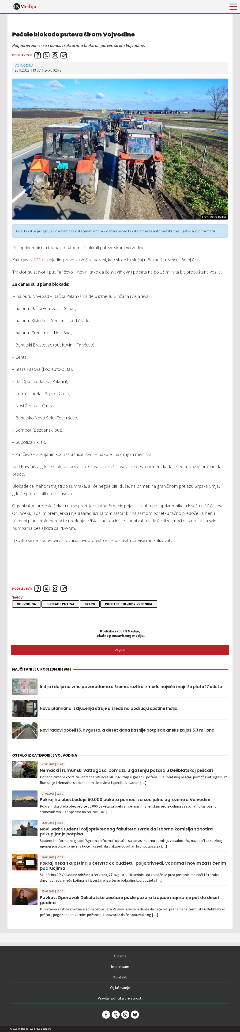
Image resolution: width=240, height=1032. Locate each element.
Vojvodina (24, 65)
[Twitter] (115, 1014)
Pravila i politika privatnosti (120, 998)
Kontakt (120, 977)
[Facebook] (105, 1014)
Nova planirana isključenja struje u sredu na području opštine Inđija (108, 708)
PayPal (120, 650)
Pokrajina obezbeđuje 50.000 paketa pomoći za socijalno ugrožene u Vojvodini (125, 799)
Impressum (120, 966)
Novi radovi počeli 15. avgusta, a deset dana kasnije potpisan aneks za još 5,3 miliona (127, 730)
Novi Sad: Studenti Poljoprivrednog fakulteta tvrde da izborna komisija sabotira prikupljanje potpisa (126, 831)
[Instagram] (124, 1014)
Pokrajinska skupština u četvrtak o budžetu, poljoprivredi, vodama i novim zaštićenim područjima (133, 865)
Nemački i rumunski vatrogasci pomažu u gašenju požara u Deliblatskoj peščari (126, 770)
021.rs (39, 260)
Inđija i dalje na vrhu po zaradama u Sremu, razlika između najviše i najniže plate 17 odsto (131, 686)
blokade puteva (60, 604)
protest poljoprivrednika (128, 604)
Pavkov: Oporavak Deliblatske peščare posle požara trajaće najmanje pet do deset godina (129, 900)
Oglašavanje (120, 987)
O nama (120, 956)
